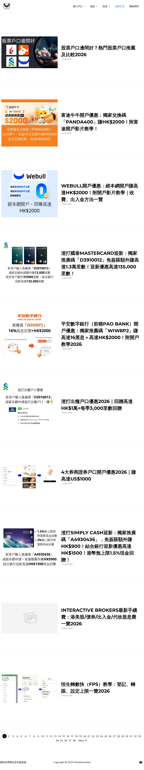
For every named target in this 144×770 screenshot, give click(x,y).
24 (101, 736)
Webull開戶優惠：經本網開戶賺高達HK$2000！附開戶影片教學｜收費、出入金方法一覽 (99, 192)
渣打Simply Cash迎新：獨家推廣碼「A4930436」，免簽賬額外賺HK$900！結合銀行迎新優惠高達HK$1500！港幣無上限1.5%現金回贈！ (98, 546)
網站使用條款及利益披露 (13, 762)
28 (118, 736)
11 (46, 736)
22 (93, 736)
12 (51, 736)
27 (114, 736)
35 (61, 740)
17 (72, 736)
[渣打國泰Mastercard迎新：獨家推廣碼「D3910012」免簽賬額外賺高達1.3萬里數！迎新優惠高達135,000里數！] (29, 264)
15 (63, 736)
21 (88, 736)
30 (126, 736)
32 (135, 736)
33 (139, 736)
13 (55, 736)
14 (59, 736)
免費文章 (119, 6)
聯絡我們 (134, 6)
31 (131, 736)
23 (97, 736)
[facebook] (141, 762)
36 (65, 740)
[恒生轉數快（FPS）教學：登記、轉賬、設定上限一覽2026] (29, 688)
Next (81, 740)
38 (74, 740)
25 (105, 736)
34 (57, 740)
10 (42, 736)
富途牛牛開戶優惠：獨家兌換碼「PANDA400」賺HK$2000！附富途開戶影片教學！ (99, 121)
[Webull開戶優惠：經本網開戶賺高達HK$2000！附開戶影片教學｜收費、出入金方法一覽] (29, 193)
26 (110, 736)
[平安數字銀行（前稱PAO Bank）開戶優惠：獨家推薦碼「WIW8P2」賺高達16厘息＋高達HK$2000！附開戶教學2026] (29, 335)
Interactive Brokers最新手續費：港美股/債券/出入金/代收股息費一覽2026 (99, 616)
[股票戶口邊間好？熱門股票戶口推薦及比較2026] (29, 52)
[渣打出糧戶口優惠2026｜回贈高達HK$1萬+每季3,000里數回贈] (29, 406)
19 (80, 736)
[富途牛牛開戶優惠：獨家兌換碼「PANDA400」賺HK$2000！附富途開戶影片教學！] (29, 123)
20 (84, 736)
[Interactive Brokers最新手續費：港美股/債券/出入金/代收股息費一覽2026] (29, 618)
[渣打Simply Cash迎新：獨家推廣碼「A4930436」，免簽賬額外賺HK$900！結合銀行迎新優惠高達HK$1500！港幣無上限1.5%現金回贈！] (29, 547)
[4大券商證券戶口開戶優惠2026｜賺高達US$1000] (29, 476)
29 (122, 736)
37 (69, 740)
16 (67, 736)
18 (76, 736)
